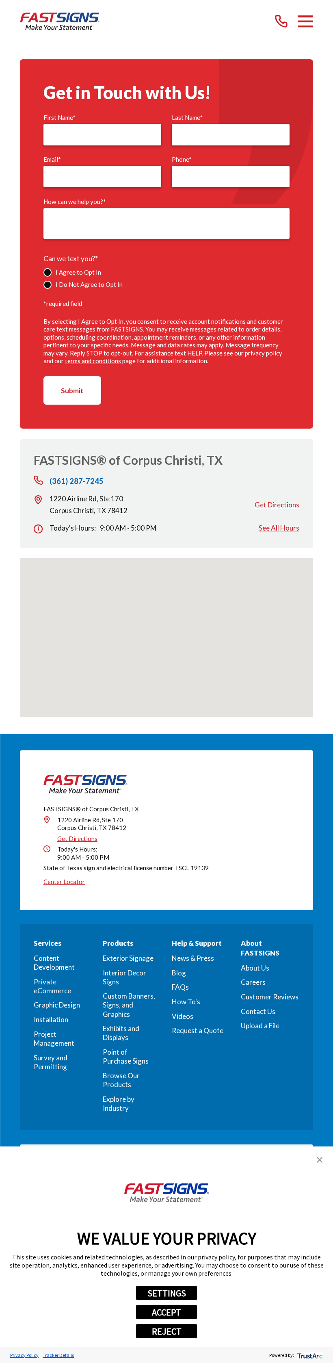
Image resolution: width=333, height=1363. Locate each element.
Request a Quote (197, 1030)
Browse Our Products (121, 1080)
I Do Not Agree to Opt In (89, 284)
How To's (186, 1001)
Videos (182, 1016)
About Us (255, 968)
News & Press (193, 958)
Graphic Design (57, 1005)
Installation (51, 1019)
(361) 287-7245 (77, 481)
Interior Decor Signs (124, 977)
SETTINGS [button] (166, 1293)
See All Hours (279, 528)
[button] (319, 1160)
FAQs (180, 987)
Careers (253, 982)
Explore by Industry (118, 1103)
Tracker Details (58, 1355)
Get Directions (277, 505)
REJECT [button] (167, 1331)
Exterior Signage (128, 958)
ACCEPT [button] (166, 1312)
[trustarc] (309, 1355)
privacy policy (263, 353)
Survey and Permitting (50, 1062)
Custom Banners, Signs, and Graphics (129, 1005)
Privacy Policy (24, 1355)
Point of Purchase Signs (126, 1056)
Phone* (182, 159)
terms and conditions (93, 360)
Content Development (54, 962)
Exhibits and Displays (121, 1033)
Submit (72, 390)
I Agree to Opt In (78, 272)
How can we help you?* (74, 201)
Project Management (54, 1038)
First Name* (59, 117)
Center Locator (64, 881)
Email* (52, 159)
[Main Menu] (305, 21)
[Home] (60, 21)
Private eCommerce (52, 986)
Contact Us (258, 1011)
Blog (179, 973)
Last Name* (187, 117)
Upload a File (260, 1025)
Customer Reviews (269, 996)
